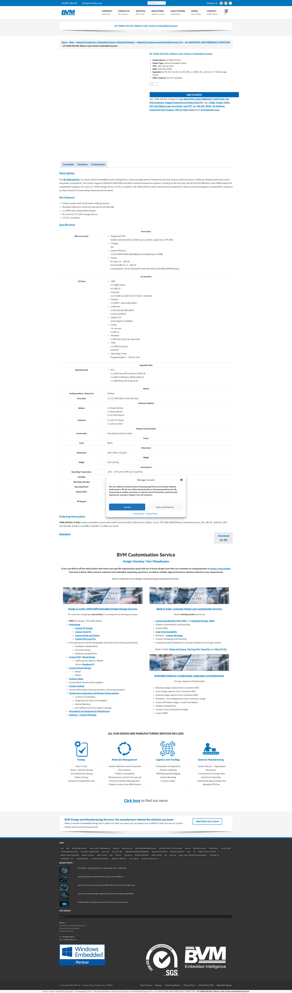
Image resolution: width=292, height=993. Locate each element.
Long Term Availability (166, 632)
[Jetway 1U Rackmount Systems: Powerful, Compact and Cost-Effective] (64, 878)
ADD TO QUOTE (194, 94)
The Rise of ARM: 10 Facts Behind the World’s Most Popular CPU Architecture (103, 902)
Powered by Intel (157, 110)
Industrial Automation (159, 852)
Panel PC (118, 855)
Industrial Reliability (177, 852)
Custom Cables (76, 679)
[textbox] (192, 632)
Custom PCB (75, 657)
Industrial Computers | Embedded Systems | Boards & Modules (105, 42)
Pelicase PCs (128, 855)
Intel (188, 852)
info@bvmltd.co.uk (92, 3)
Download (223, 537)
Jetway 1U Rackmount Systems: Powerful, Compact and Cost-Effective (100, 877)
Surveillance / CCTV (67, 859)
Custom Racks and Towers (87, 635)
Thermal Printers (82, 859)
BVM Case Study (127, 848)
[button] (181, 479)
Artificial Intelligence (79, 848)
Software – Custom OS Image (82, 715)
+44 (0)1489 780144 (68, 937)
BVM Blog (116, 848)
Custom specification (166, 621)
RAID (211, 621)
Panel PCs (205, 649)
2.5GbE (212, 102)
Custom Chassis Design (80, 668)
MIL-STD (201, 106)
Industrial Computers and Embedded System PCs (160, 42)
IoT (194, 106)
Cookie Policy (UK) (205, 985)
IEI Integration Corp (210, 110)
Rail (166, 855)
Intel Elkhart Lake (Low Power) (168, 106)
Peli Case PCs (193, 649)
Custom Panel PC (83, 632)
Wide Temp (188, 110)
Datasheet (64, 534)
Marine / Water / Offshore (207, 852)
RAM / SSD (173, 855)
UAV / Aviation (134, 859)
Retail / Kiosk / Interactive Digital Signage (193, 855)
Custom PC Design (84, 628)
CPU (179, 621)
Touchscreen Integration (99, 859)
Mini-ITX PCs (221, 649)
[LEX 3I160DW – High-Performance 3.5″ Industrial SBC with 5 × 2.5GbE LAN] (64, 870)
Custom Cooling (76, 686)
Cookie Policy (138, 513)
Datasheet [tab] (83, 164)
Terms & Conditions (172, 985)
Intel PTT (188, 106)
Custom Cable (213, 848)
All (70, 711)
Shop (71, 42)
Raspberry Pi (88, 664)
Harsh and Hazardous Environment (137, 852)
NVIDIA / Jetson (102, 855)
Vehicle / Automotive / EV (150, 859)
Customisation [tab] (98, 164)
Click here (132, 801)
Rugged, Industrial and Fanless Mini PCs (184, 102)
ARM (67, 848)
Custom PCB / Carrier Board (90, 852)
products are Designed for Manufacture (91, 711)
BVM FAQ (187, 848)
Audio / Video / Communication (100, 848)
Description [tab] (68, 164)
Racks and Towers (177, 649)
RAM (184, 621)
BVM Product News (199, 848)
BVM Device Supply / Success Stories (170, 848)
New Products (146, 985)
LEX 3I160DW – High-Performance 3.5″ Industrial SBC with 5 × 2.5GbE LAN (102, 868)
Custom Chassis (226, 848)
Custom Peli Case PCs (85, 639)
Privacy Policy (151, 513)
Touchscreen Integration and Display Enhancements (94, 693)
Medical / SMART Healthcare (70, 855)
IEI (64, 179)
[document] (192, 632)
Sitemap (158, 985)
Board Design (88, 657)
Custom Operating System (69, 852)
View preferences (165, 507)
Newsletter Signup (224, 985)
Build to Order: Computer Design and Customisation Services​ (189, 609)
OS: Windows (218, 106)
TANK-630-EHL (73, 179)
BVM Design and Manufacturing (145, 848)
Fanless (219, 102)
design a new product (220, 568)
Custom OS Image (174, 635)
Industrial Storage (199, 621)
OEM (111, 855)
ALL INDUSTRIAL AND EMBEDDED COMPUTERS (207, 42)
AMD (62, 848)
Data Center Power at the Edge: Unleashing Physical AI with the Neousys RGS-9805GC (106, 894)
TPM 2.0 (178, 110)
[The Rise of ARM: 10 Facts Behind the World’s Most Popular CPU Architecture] (64, 904)
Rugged (170, 110)
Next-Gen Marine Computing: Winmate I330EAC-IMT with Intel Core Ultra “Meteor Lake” (106, 885)
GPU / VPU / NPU (117, 852)
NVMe (209, 106)
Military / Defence (88, 855)
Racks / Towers (157, 855)
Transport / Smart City (118, 859)
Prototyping (74, 624)
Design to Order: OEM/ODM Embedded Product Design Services (102, 609)
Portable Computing (142, 855)
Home (64, 42)
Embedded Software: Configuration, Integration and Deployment (189, 675)
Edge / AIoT (105, 852)
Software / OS (214, 855)
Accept (127, 507)
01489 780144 (69, 3)
